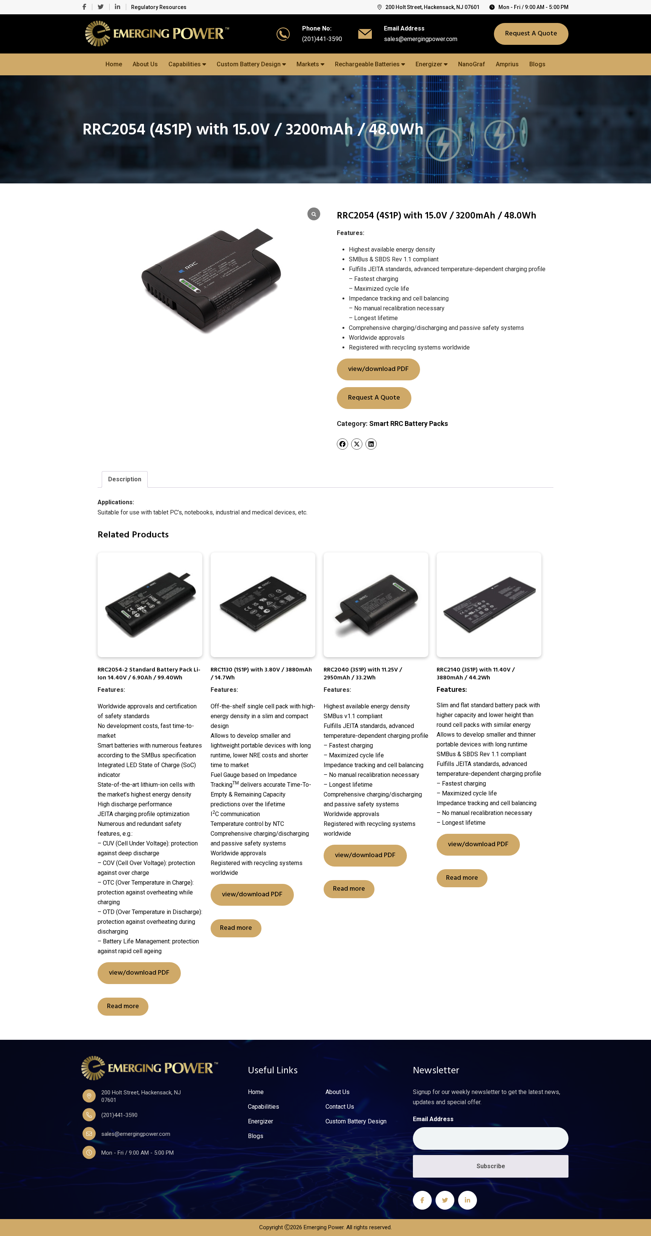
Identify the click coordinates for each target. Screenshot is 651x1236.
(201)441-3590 (322, 39)
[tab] (125, 479)
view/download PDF (378, 369)
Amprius (507, 64)
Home (113, 64)
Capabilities (185, 64)
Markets (308, 64)
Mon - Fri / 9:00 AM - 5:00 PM (533, 7)
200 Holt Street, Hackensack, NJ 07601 (432, 7)
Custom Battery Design (249, 64)
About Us (145, 64)
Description (124, 479)
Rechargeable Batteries (368, 64)
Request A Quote (531, 33)
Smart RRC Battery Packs (408, 423)
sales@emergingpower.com (420, 39)
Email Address (433, 1119)
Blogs (537, 64)
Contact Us (340, 1107)
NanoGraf (471, 64)
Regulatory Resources (158, 7)
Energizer (430, 64)
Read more (123, 1006)
